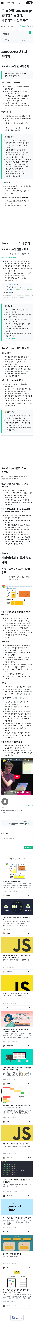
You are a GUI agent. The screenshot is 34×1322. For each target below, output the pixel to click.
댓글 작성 (28, 848)
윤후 (2, 26)
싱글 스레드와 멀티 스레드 (9, 257)
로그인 (29, 3)
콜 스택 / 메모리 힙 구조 (13, 338)
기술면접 (6, 34)
